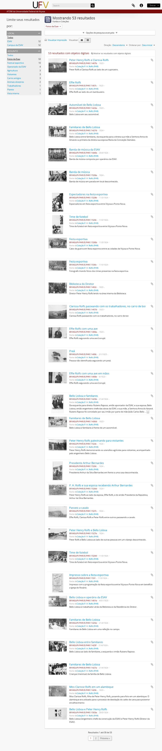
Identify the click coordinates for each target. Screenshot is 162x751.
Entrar (153, 5)
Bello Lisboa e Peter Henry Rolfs (88, 709)
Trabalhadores (14, 85)
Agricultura (12, 70)
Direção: (108, 45)
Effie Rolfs (75, 82)
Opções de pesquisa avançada (100, 32)
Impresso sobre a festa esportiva (89, 575)
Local (11, 33)
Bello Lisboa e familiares (83, 396)
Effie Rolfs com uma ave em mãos (89, 373)
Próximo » (105, 738)
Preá (72, 351)
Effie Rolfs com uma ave (83, 328)
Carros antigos (14, 78)
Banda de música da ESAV (84, 149)
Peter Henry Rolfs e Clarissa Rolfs (89, 60)
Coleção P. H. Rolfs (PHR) (87, 66)
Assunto (13, 51)
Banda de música (79, 172)
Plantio (10, 89)
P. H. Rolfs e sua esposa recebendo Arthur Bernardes (101, 485)
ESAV (9, 41)
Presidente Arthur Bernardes (86, 463)
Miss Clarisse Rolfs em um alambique (91, 687)
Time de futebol (78, 216)
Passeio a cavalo (79, 508)
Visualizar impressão (57, 40)
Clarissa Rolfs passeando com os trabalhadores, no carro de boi (107, 306)
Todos (10, 37)
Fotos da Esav (13, 59)
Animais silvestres (15, 81)
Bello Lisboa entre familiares (86, 642)
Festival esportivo (15, 62)
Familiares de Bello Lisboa (84, 127)
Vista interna (13, 93)
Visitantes (11, 74)
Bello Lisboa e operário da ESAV (88, 597)
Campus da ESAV (15, 45)
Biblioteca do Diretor (81, 284)
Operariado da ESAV (16, 66)
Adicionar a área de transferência (152, 60)
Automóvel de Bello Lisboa (85, 105)
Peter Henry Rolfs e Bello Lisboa (88, 530)
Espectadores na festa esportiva (88, 194)
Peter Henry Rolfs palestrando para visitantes (96, 440)
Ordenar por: (135, 45)
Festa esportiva (78, 239)
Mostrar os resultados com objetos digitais (112, 53)
